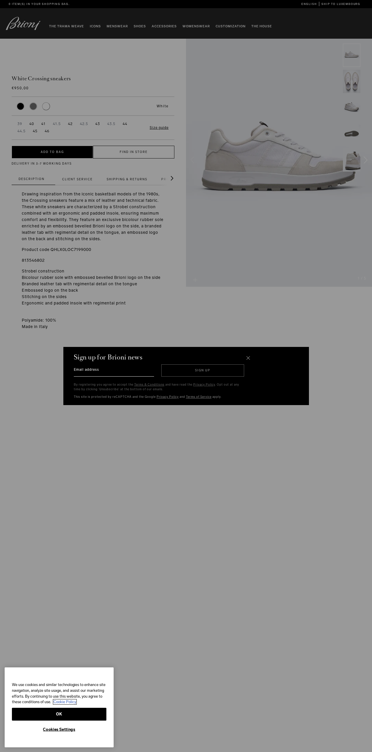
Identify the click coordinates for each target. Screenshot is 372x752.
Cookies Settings (59, 729)
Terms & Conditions (149, 384)
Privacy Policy (204, 384)
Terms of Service (199, 397)
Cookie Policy (64, 702)
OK (59, 714)
